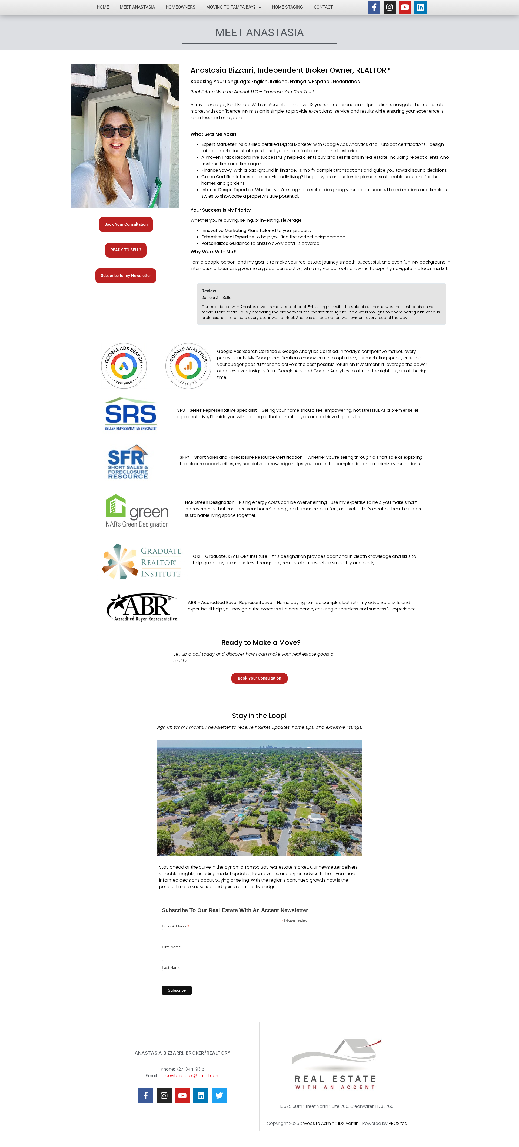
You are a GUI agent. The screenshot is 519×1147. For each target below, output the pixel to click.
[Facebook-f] (374, 7)
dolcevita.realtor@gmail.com (189, 1075)
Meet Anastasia (137, 7)
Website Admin (318, 1123)
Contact (323, 7)
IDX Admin (348, 1123)
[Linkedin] (420, 7)
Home (103, 7)
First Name (171, 947)
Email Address (175, 926)
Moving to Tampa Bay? (231, 7)
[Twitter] (219, 1095)
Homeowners (180, 7)
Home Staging (287, 7)
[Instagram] (390, 7)
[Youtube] (405, 7)
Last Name (171, 967)
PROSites (398, 1123)
